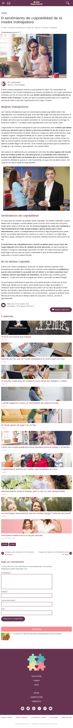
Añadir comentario (62, 310)
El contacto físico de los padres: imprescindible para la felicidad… (37, 634)
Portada (4, 544)
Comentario (6, 573)
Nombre (4, 592)
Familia (4, 13)
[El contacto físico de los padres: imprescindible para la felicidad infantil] (7, 636)
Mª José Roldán (14, 82)
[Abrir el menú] (3, 3)
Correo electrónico (9, 600)
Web (3, 609)
